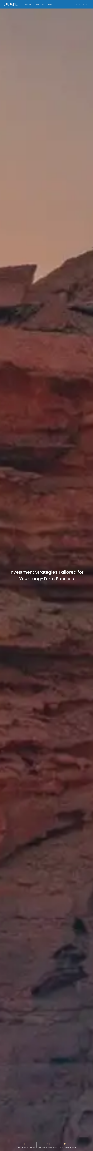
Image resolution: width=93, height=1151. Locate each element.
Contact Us (76, 4)
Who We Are (28, 4)
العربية (85, 4)
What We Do (40, 4)
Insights (49, 4)
